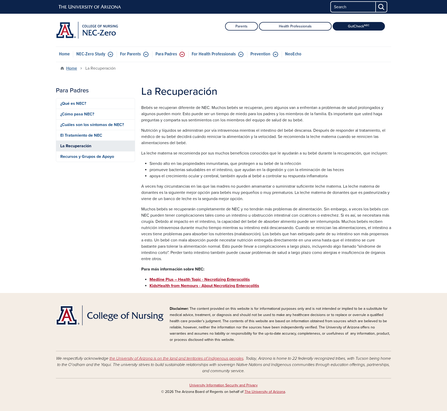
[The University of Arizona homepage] (90, 7)
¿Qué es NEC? (73, 103)
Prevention (260, 54)
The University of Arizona (264, 392)
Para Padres (166, 54)
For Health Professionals (214, 54)
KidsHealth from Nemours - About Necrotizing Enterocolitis (204, 285)
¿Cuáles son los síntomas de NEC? (92, 124)
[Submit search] (381, 6)
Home (64, 54)
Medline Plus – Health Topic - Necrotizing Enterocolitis (200, 279)
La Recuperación (75, 146)
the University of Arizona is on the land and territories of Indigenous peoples (176, 358)
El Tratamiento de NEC (81, 135)
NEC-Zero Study (90, 54)
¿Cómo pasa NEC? (77, 114)
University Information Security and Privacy (223, 385)
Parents (241, 26)
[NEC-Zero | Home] (109, 30)
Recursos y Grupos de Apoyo (87, 156)
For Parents (130, 54)
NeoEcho (293, 54)
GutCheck (358, 26)
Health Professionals (295, 26)
